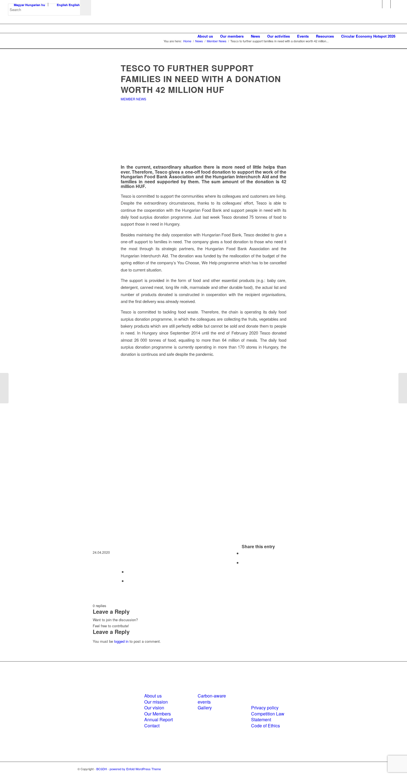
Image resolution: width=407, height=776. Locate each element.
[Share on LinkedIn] (128, 571)
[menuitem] (205, 36)
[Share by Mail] (128, 581)
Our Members (157, 713)
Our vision (154, 707)
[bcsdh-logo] (49, 36)
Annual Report (158, 719)
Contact (151, 725)
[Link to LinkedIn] (386, 4)
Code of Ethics (265, 725)
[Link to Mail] (395, 4)
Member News (133, 98)
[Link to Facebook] (378, 4)
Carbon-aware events (212, 699)
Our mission (156, 702)
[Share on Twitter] (243, 562)
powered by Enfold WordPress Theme (135, 769)
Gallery (205, 707)
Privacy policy (265, 707)
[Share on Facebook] (243, 553)
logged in (121, 641)
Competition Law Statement (267, 716)
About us (153, 696)
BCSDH (101, 769)
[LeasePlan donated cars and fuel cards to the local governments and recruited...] (402, 388)
